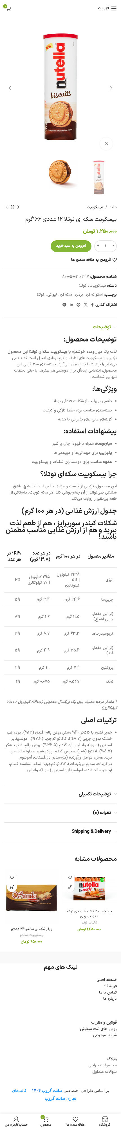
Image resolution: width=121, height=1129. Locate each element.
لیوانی (52, 295)
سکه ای (66, 295)
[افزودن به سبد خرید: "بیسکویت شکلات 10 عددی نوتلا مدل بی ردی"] (70, 887)
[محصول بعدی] (7, 207)
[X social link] (85, 305)
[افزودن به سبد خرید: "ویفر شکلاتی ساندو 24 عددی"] (12, 887)
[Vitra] (88, 957)
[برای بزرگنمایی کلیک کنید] (106, 143)
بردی (79, 295)
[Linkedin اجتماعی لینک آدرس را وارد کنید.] (71, 305)
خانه (113, 207)
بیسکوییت (95, 207)
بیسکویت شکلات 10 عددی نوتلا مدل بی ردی (89, 914)
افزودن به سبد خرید (71, 246)
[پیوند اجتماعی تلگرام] (64, 305)
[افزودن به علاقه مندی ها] (70, 877)
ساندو (24, 935)
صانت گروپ (52, 1090)
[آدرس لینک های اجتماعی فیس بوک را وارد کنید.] (92, 305)
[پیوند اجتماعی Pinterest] (78, 305)
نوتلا (82, 286)
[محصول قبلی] (18, 207)
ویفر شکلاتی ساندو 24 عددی (31, 929)
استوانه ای (94, 295)
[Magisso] (32, 957)
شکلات (93, 922)
